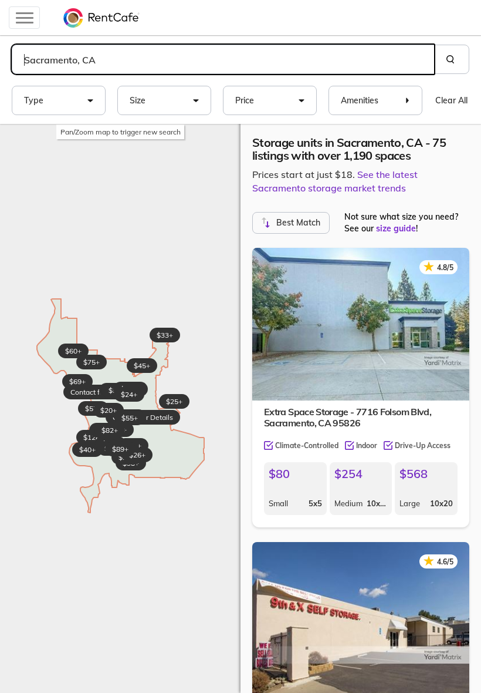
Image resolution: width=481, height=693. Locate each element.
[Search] (451, 59)
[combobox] (223, 59)
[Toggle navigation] (24, 17)
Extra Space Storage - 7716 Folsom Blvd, (347, 417)
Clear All (451, 100)
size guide (396, 228)
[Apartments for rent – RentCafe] (101, 17)
